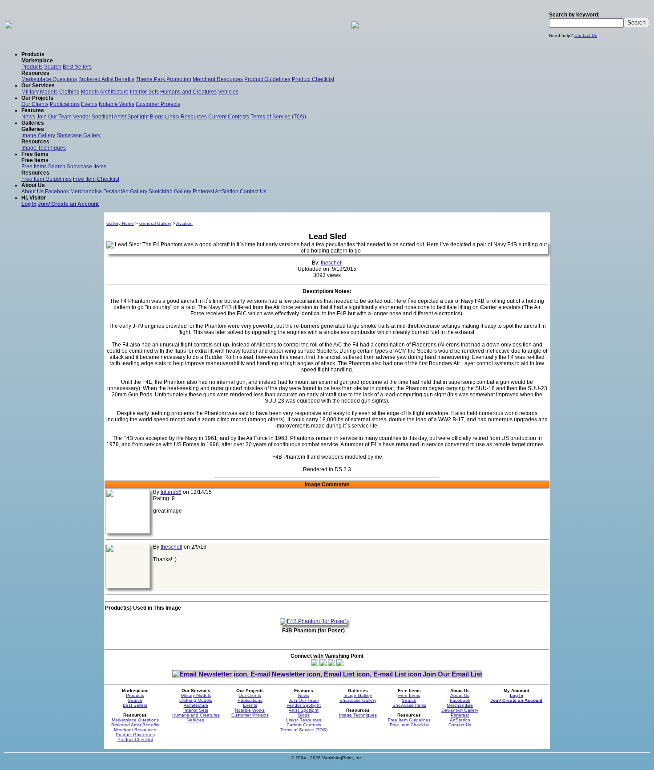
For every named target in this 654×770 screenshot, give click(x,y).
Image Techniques (43, 148)
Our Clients (34, 104)
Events (89, 104)
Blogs (157, 117)
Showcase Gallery (79, 135)
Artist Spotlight (131, 117)
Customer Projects (158, 104)
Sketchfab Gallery (170, 191)
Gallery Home (120, 223)
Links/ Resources (186, 117)
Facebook (57, 191)
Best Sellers (77, 67)
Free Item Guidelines (46, 179)
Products (32, 67)
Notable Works (116, 104)
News (28, 117)
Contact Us (585, 35)
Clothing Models (79, 92)
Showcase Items (86, 166)
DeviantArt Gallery (125, 191)
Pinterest (203, 191)
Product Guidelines (267, 79)
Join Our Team (54, 117)
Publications (65, 104)
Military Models (39, 92)
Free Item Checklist (96, 179)
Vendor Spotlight (93, 117)
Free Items (34, 166)
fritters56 (171, 492)
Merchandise (86, 191)
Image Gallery (38, 135)
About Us (32, 191)
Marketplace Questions (49, 79)
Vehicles (228, 92)
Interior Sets (144, 92)
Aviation (184, 223)
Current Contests (228, 117)
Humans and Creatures (188, 92)
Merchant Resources (218, 79)
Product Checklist (313, 79)
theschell (332, 263)
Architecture (114, 92)
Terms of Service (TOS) (278, 117)
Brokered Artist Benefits (106, 79)
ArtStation (226, 191)
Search (52, 67)
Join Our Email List (452, 674)
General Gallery (155, 223)
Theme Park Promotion (163, 79)
